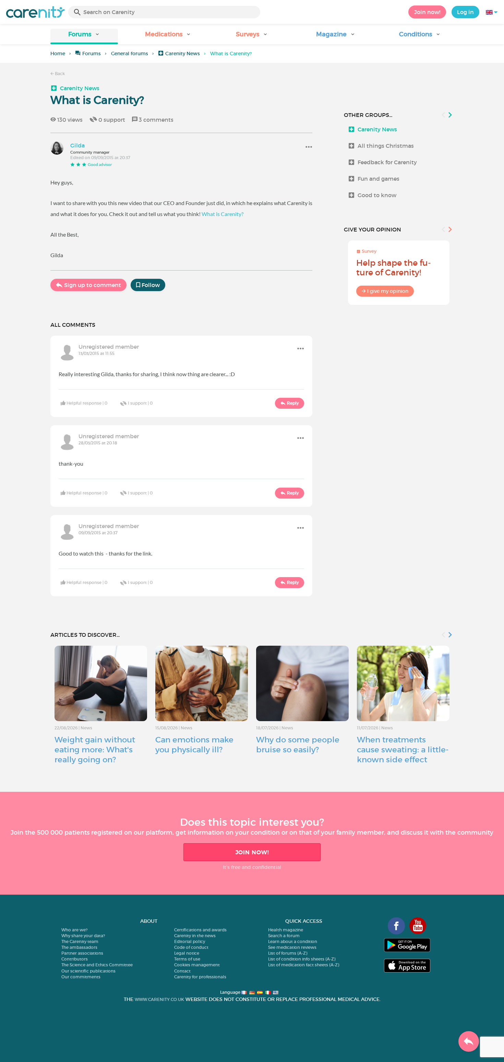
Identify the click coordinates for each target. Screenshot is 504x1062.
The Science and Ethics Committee (97, 964)
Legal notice (186, 953)
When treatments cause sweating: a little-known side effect (402, 749)
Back (59, 73)
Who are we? (74, 929)
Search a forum (284, 935)
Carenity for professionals (200, 976)
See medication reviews (292, 947)
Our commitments (80, 976)
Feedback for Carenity (387, 162)
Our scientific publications (88, 971)
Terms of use (187, 959)
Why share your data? (83, 935)
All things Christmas (386, 145)
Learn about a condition (292, 941)
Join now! (427, 12)
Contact (182, 971)
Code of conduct (191, 947)
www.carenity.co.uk (159, 999)
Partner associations (82, 953)
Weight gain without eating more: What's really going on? (95, 749)
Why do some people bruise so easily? (297, 744)
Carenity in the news (195, 935)
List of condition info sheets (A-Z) (301, 959)
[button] (84, 36)
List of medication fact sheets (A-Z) (303, 964)
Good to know (377, 195)
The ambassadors (79, 947)
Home (57, 53)
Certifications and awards (200, 929)
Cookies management (197, 964)
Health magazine (285, 929)
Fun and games (378, 178)
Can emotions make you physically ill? (194, 744)
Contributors (74, 959)
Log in (465, 12)
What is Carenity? (222, 214)
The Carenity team (79, 941)
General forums (129, 53)
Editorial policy (189, 941)
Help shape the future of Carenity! (393, 267)
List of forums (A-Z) (287, 953)
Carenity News (182, 53)
